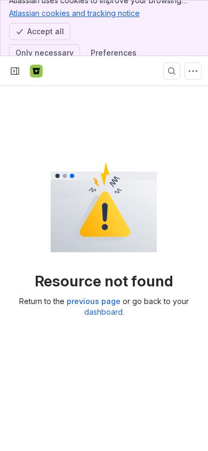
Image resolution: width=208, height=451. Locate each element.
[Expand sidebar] (14, 71)
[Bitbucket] (36, 71)
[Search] (171, 71)
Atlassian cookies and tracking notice (74, 13)
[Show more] (193, 71)
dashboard (103, 311)
